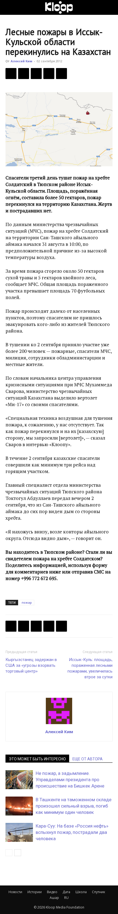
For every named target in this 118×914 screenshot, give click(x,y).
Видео (52, 892)
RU (66, 897)
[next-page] (17, 852)
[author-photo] (59, 724)
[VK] (36, 73)
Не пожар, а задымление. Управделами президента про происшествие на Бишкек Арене (70, 779)
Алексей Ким (21, 61)
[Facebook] (10, 73)
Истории (34, 892)
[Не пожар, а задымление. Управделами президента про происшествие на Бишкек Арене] (19, 779)
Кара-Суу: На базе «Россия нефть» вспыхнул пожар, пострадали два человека (72, 832)
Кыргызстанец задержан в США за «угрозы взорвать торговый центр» (31, 665)
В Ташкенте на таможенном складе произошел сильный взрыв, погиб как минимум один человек (73, 806)
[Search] (110, 7)
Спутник (98, 892)
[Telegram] (48, 73)
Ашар (54, 897)
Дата (66, 892)
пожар (27, 602)
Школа (81, 892)
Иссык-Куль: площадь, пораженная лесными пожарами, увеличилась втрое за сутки (90, 668)
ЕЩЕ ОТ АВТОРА (87, 759)
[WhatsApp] (61, 73)
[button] (9, 7)
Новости (15, 892)
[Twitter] (23, 73)
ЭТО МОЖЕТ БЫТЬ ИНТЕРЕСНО (37, 759)
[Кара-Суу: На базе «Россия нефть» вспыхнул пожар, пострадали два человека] (19, 832)
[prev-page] (8, 852)
